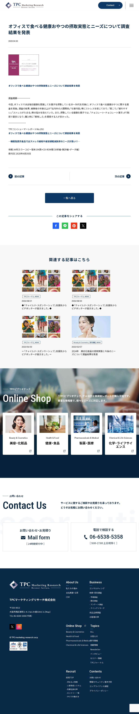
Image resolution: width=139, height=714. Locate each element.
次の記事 (119, 176)
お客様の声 (94, 617)
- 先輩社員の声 (72, 689)
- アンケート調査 (96, 604)
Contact (110, 5)
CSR (68, 597)
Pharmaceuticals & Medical (78, 640)
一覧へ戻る (69, 198)
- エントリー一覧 (72, 693)
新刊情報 (93, 342)
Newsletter (95, 649)
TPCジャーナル (29, 296)
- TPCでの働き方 (72, 696)
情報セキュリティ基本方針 (100, 681)
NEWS (37, 296)
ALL (92, 631)
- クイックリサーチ (97, 608)
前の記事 (19, 176)
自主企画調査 (95, 612)
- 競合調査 (93, 600)
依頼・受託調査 (95, 592)
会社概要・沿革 (72, 592)
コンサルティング (97, 588)
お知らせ (94, 636)
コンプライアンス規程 (98, 686)
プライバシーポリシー (98, 690)
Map (47, 611)
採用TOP (70, 677)
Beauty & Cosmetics (81, 342)
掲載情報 (94, 645)
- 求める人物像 (72, 682)
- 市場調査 (93, 597)
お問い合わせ (95, 677)
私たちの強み (71, 588)
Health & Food (72, 636)
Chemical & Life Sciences (77, 645)
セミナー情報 (96, 658)
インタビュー (96, 653)
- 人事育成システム (73, 685)
